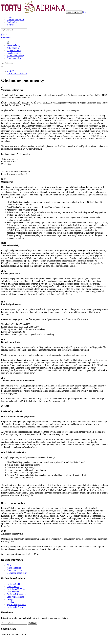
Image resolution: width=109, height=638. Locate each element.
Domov (10, 71)
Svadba (14, 53)
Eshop (9, 599)
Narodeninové (15, 55)
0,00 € (4, 35)
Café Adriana (13, 591)
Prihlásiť (32, 623)
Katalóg (10, 602)
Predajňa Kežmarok (16, 607)
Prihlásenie (6, 37)
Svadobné (13, 45)
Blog (9, 565)
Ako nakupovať (14, 568)
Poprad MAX (13, 586)
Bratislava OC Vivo (16, 589)
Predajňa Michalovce (16, 594)
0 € (84, 12)
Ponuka (14, 58)
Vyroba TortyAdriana (16, 604)
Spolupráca (12, 22)
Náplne (14, 50)
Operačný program (15, 19)
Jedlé (13, 48)
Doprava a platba (14, 570)
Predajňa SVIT (13, 584)
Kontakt (10, 24)
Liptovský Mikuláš (15, 597)
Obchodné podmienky (17, 73)
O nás (9, 17)
